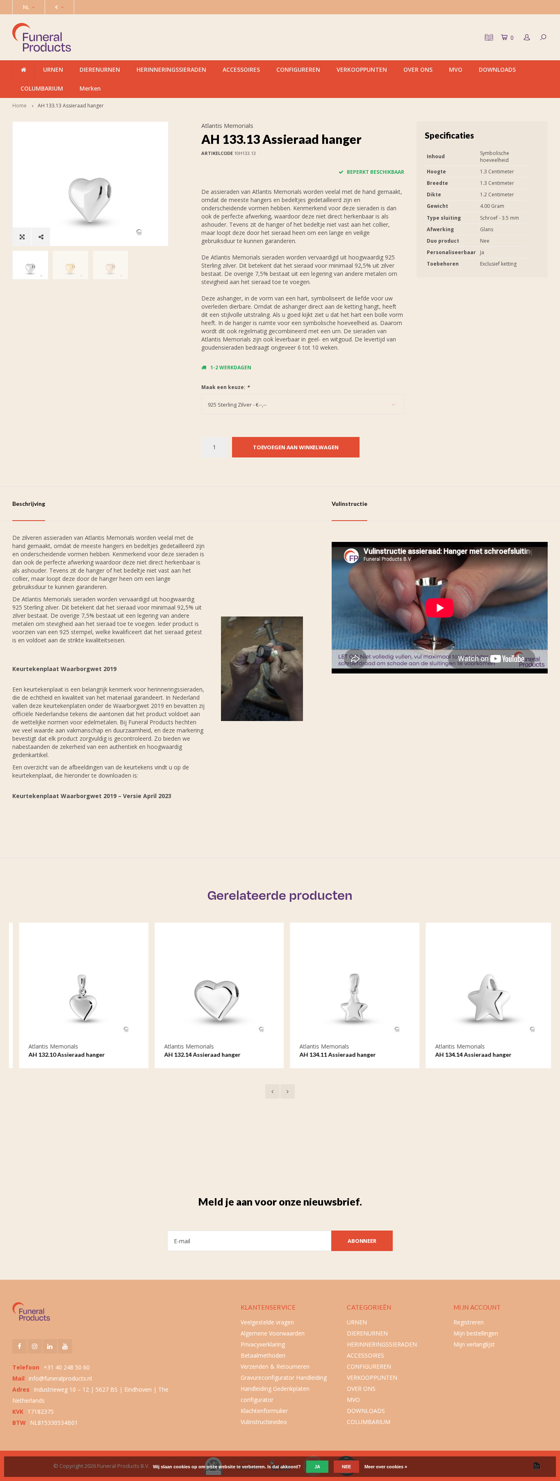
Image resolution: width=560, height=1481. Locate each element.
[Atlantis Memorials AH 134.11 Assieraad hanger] (348, 987)
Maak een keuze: (225, 387)
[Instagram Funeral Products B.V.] (34, 1346)
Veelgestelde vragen (267, 1322)
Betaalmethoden (263, 1355)
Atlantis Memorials (227, 125)
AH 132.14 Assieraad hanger (195, 1054)
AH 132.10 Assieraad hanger (60, 1054)
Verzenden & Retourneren (275, 1366)
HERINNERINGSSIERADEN (171, 69)
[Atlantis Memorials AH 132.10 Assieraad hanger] (77, 987)
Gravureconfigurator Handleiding (284, 1377)
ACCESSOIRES (241, 69)
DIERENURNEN (100, 69)
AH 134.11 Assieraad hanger (331, 1054)
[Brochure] (488, 37)
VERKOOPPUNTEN (362, 69)
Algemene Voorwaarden (273, 1333)
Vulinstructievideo (264, 1422)
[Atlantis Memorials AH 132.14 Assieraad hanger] (212, 987)
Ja (317, 1466)
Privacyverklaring (263, 1344)
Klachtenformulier (264, 1411)
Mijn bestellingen (475, 1333)
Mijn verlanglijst (474, 1344)
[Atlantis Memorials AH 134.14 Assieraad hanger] (483, 987)
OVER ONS (418, 69)
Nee (346, 1466)
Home (19, 105)
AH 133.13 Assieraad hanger (71, 105)
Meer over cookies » (385, 1466)
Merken (90, 88)
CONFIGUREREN (298, 69)
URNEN (53, 69)
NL (26, 7)
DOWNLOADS (497, 69)
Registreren (468, 1322)
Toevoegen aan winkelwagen (296, 447)
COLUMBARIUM (41, 88)
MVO (455, 69)
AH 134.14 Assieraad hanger (466, 1054)
